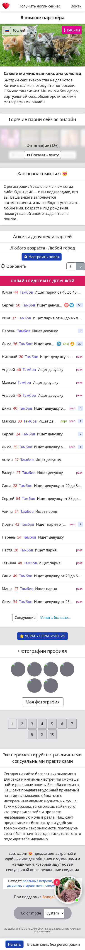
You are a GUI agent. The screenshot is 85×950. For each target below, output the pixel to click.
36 (15, 343)
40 (15, 408)
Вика (6, 318)
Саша (6, 485)
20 (21, 356)
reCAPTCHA (36, 929)
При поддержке (42, 896)
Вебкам (71, 30)
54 (18, 498)
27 (18, 472)
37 (14, 318)
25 (15, 446)
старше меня (33, 885)
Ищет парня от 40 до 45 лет (59, 292)
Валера (8, 472)
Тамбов (26, 292)
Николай (9, 356)
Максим (9, 382)
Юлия (7, 292)
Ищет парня (46, 511)
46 (19, 369)
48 (20, 562)
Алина (7, 511)
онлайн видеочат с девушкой (42, 280)
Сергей (8, 305)
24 (18, 434)
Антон (7, 459)
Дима (6, 343)
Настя (7, 550)
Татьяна (9, 562)
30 (20, 421)
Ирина (7, 524)
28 (15, 485)
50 (18, 305)
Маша (7, 588)
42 (17, 524)
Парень (8, 330)
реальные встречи (37, 881)
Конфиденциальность (57, 928)
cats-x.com (18, 853)
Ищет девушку (45, 330)
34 (15, 601)
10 (52, 734)
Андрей (8, 369)
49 (15, 575)
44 (16, 292)
